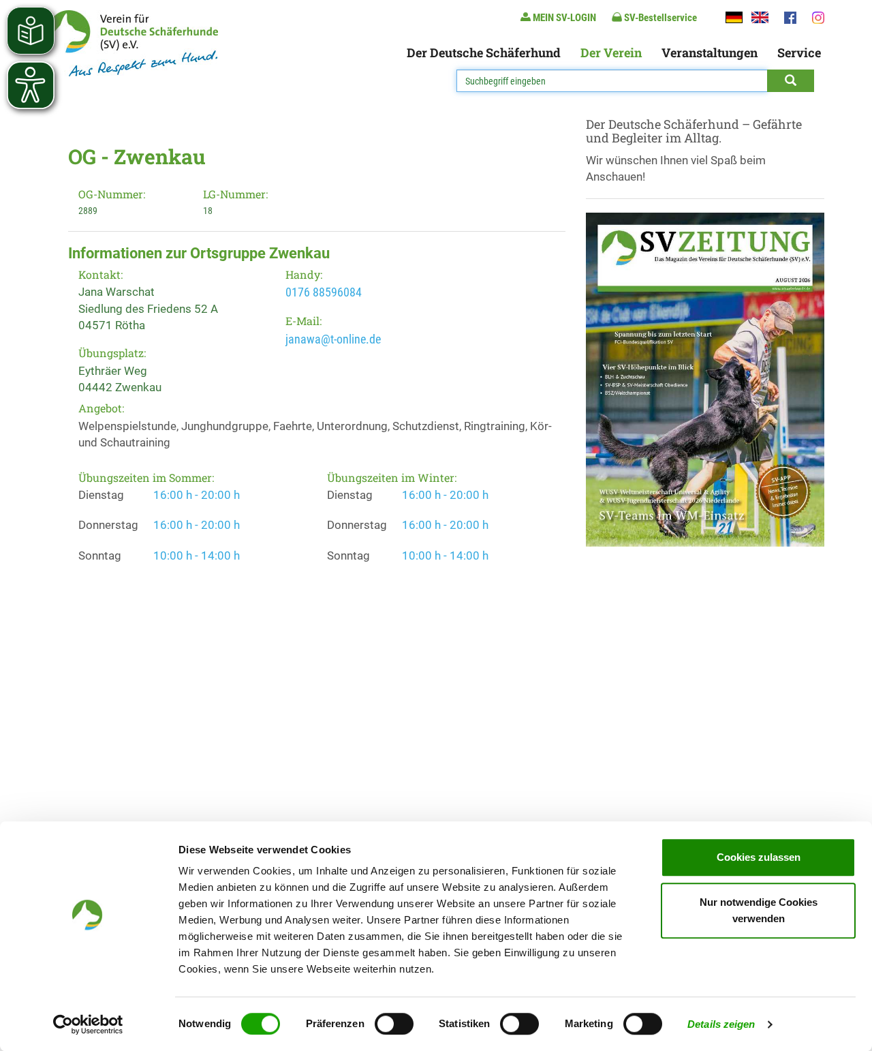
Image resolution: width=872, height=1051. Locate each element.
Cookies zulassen (758, 857)
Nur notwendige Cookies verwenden (759, 910)
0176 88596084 (323, 292)
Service (799, 52)
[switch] (394, 1024)
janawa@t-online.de (333, 339)
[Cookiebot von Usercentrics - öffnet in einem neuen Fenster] (88, 1024)
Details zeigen (721, 1024)
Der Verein (611, 52)
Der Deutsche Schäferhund (484, 52)
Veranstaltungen (709, 52)
